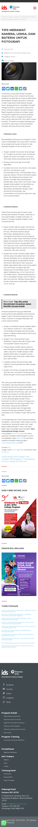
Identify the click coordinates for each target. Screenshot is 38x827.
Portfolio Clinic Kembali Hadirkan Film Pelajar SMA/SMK (16, 631)
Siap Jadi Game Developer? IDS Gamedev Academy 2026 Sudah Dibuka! (16, 615)
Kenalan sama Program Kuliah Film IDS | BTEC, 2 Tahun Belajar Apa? (19, 627)
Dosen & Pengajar (9, 780)
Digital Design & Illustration (12, 716)
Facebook (9, 685)
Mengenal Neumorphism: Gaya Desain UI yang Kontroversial (18, 639)
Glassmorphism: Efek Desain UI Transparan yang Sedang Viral (17, 635)
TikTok (8, 702)
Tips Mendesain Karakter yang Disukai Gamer (18, 643)
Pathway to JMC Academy (12, 726)
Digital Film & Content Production (14, 723)
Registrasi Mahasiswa (10, 752)
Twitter (8, 694)
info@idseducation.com (17, 804)
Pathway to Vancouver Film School (14, 729)
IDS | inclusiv (7, 732)
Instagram (10, 698)
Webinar (6, 760)
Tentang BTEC (8, 777)
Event (5, 763)
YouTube (9, 689)
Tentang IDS (7, 774)
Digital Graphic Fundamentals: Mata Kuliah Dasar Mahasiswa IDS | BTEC (18, 623)
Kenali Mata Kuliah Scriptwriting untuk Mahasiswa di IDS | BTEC (16, 619)
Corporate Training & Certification (14, 740)
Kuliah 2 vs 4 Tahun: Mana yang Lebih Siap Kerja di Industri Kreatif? (19, 611)
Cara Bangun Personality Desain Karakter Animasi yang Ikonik (17, 646)
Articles (6, 766)
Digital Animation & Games (12, 719)
